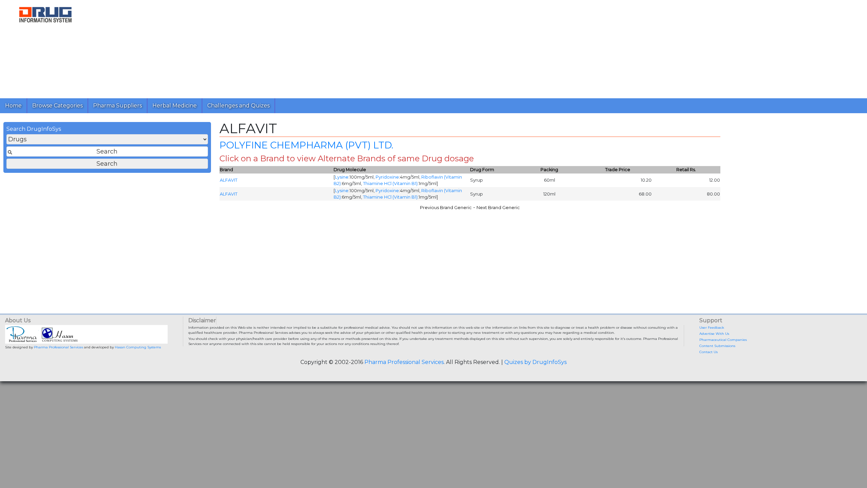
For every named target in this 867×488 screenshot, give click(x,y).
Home (13, 105)
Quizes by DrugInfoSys (535, 362)
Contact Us (708, 352)
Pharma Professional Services (58, 347)
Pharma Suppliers (117, 105)
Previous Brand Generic (446, 207)
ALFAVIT (228, 180)
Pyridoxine (387, 177)
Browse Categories (57, 105)
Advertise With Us (714, 333)
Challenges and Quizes (238, 105)
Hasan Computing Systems (138, 347)
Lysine (341, 177)
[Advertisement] (294, 47)
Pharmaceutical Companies (723, 340)
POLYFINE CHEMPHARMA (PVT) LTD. (306, 145)
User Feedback (711, 327)
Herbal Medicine (174, 105)
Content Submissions (717, 346)
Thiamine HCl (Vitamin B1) (390, 183)
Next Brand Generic (498, 207)
